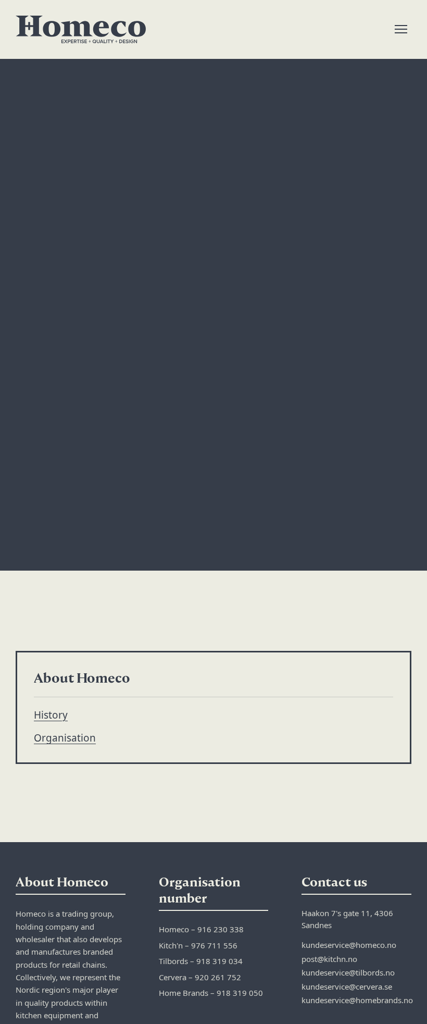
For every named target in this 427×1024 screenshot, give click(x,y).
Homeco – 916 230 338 (201, 929)
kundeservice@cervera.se (347, 986)
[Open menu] (401, 29)
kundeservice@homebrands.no (357, 1000)
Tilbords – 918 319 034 (201, 961)
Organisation (65, 738)
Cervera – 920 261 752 (200, 977)
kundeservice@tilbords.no (348, 972)
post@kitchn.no (329, 959)
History (51, 715)
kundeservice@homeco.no (349, 945)
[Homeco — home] (81, 29)
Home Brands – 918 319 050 (211, 993)
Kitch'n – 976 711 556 (198, 945)
